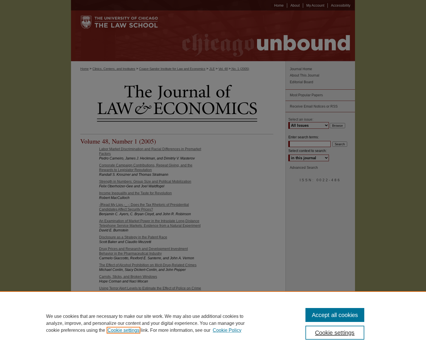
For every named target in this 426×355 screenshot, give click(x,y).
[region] (213, 323)
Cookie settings (123, 330)
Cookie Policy (227, 330)
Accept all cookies (335, 315)
